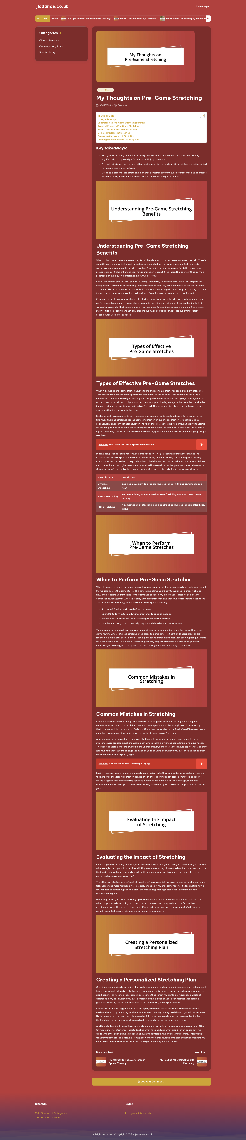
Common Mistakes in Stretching (114, 133)
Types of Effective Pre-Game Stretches (118, 126)
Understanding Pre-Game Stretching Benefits (121, 122)
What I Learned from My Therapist (102, 18)
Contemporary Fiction (51, 46)
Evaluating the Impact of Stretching (116, 136)
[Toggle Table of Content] (201, 116)
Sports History (47, 52)
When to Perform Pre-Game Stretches (117, 129)
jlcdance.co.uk (52, 6)
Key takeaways (108, 119)
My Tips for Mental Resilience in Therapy (52, 18)
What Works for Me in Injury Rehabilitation (152, 18)
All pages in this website (138, 1113)
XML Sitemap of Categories (51, 1113)
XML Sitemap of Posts (47, 1117)
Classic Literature (49, 40)
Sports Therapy (105, 90)
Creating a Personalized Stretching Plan (118, 139)
